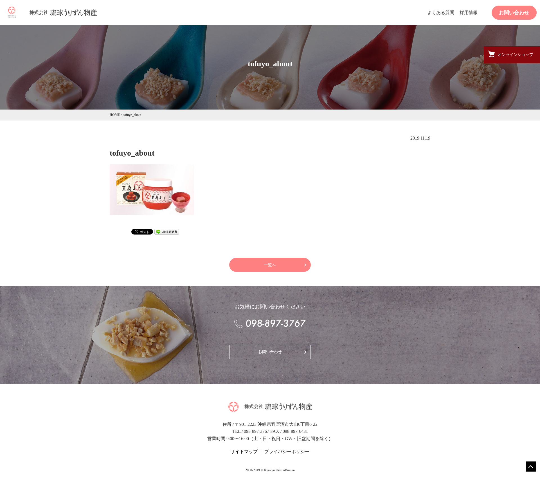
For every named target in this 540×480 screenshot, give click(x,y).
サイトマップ (244, 451)
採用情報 (469, 12)
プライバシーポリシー (286, 451)
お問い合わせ (514, 12)
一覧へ (270, 265)
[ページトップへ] (531, 466)
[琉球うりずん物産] (12, 12)
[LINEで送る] (166, 231)
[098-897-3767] (270, 323)
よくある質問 (440, 12)
